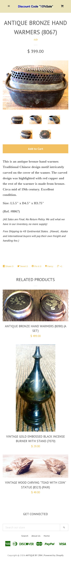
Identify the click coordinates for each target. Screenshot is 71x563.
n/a (35, 39)
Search (24, 535)
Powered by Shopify (54, 555)
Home (47, 535)
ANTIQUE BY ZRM (34, 555)
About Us (35, 535)
